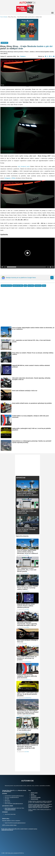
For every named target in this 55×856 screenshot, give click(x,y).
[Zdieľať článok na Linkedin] (49, 56)
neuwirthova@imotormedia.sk (19, 822)
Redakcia (22, 56)
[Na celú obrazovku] (52, 267)
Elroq (25, 285)
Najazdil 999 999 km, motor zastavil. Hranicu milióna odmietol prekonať (26, 605)
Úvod (1, 16)
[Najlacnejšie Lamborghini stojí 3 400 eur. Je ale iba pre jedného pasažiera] (6, 437)
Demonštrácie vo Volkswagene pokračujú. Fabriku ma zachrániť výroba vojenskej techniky (28, 712)
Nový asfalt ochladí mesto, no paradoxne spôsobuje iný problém (32, 403)
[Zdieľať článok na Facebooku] (45, 56)
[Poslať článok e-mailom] (53, 56)
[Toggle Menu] (52, 13)
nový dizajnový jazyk (24, 166)
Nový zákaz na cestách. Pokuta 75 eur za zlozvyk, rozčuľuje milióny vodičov (27, 529)
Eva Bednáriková (27, 661)
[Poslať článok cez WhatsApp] (51, 56)
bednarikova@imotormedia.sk (17, 795)
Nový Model (30, 285)
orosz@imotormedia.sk (14, 797)
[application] (27, 253)
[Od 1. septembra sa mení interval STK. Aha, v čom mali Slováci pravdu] (6, 349)
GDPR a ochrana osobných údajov (9, 825)
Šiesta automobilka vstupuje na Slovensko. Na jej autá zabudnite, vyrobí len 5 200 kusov (27, 747)
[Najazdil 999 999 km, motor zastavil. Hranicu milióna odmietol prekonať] (6, 374)
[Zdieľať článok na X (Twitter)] (47, 56)
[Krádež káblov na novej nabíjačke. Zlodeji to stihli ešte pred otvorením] (6, 425)
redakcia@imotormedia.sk (18, 803)
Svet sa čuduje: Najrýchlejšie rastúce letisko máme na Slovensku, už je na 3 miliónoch (27, 493)
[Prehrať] (2, 267)
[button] (27, 253)
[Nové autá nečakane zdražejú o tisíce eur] (6, 399)
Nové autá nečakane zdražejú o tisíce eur (24, 390)
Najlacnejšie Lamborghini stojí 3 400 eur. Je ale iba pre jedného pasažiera (27, 694)
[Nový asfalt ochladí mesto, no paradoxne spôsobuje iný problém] (6, 412)
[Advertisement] (27, 308)
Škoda (44, 285)
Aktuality (5, 16)
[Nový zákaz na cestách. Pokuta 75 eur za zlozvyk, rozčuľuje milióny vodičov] (6, 362)
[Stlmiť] (50, 267)
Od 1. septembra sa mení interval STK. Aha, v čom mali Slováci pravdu (26, 511)
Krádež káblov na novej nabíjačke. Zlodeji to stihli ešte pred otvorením (27, 676)
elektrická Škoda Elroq (6, 285)
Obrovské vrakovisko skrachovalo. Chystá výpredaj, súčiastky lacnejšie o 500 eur (27, 623)
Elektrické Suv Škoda (18, 285)
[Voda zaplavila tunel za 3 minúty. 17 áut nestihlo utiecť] (27, 727)
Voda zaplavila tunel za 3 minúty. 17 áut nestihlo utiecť (27, 729)
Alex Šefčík (26, 497)
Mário (25, 643)
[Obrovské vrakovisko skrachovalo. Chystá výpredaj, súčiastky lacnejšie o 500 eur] (6, 387)
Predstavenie (38, 285)
